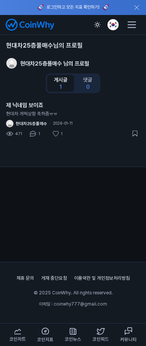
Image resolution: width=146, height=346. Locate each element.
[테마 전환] (97, 24)
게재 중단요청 (54, 278)
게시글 (60, 83)
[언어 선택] (113, 25)
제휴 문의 (25, 278)
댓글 (87, 83)
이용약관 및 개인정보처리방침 (102, 278)
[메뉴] (131, 24)
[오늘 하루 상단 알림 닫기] (136, 7)
